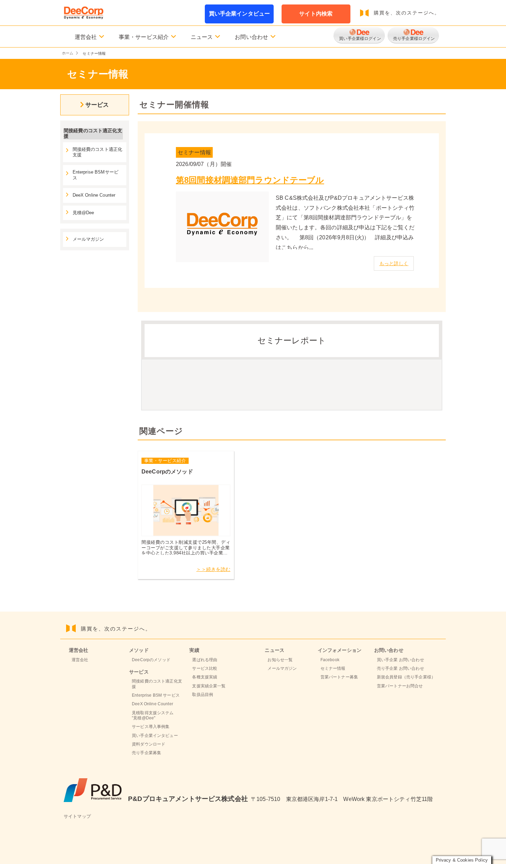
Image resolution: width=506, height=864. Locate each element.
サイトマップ (77, 816)
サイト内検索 (316, 14)
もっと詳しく (394, 263)
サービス (97, 104)
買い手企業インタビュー (239, 14)
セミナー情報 (333, 668)
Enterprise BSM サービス (156, 695)
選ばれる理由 (204, 659)
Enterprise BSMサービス (95, 175)
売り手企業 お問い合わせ (400, 668)
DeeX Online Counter (94, 195)
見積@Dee (83, 212)
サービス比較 (204, 668)
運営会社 (80, 659)
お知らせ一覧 (280, 659)
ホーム (67, 53)
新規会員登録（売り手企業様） (406, 677)
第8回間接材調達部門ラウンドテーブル (250, 180)
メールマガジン (88, 239)
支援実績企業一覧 (208, 686)
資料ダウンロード (148, 744)
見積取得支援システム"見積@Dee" (152, 715)
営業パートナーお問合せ (400, 686)
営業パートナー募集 (339, 677)
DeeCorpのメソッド (151, 659)
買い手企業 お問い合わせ (400, 659)
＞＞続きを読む (213, 569)
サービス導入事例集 (150, 726)
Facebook (329, 659)
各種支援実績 (204, 677)
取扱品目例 (202, 694)
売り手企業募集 (146, 752)
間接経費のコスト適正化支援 (98, 152)
